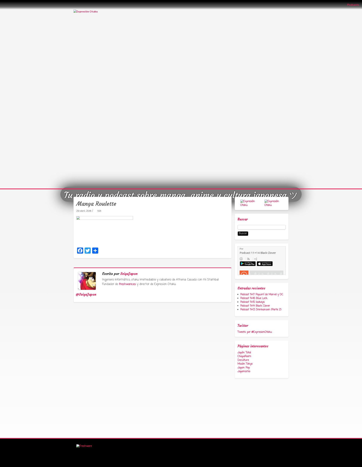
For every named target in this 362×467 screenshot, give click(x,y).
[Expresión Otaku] (86, 11)
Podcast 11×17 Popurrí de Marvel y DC (261, 295)
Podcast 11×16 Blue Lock (253, 298)
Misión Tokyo (245, 364)
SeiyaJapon (129, 273)
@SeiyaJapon (86, 294)
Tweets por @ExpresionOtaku (255, 332)
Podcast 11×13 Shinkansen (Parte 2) (260, 310)
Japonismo (244, 371)
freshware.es (127, 284)
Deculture (243, 360)
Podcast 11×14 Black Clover (255, 306)
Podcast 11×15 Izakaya (252, 302)
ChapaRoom (244, 356)
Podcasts (354, 4)
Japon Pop (244, 368)
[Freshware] (84, 446)
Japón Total (244, 353)
